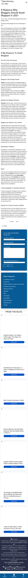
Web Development (8, 300)
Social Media (7, 298)
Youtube (5, 305)
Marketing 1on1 (12, 545)
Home (2, 19)
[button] (26, 2)
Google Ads (6, 282)
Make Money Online (8, 288)
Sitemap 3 (15, 564)
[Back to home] (9, 2)
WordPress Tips (7, 302)
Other (5, 293)
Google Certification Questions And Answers (14, 284)
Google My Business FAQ (9, 286)
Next (17, 221)
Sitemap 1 (9, 564)
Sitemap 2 (12, 564)
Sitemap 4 (19, 564)
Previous (12, 221)
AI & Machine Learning (9, 279)
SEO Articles (7, 295)
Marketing (6, 291)
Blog (6, 19)
